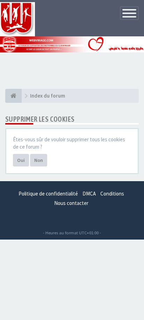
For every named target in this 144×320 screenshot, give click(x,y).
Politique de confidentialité (48, 193)
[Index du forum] (13, 96)
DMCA (89, 193)
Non (38, 160)
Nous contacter (71, 203)
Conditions (112, 193)
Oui (21, 160)
